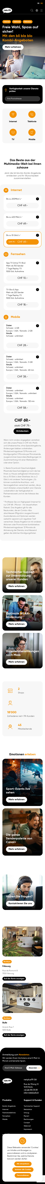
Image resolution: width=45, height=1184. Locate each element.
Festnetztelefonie (9, 1113)
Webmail (27, 1126)
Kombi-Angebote (9, 1106)
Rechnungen (29, 1119)
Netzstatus (28, 1109)
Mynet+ (26, 1116)
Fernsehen (6, 1116)
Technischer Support (32, 1106)
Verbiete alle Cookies (23, 1169)
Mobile (4, 1119)
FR (38, 3)
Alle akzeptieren (23, 1164)
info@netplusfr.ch (31, 1093)
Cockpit (27, 1123)
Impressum (28, 1129)
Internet (5, 1109)
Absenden (33, 1068)
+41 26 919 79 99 (31, 1090)
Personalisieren (23, 1175)
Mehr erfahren (13, 47)
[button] (3, 73)
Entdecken (22, 431)
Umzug (26, 1113)
